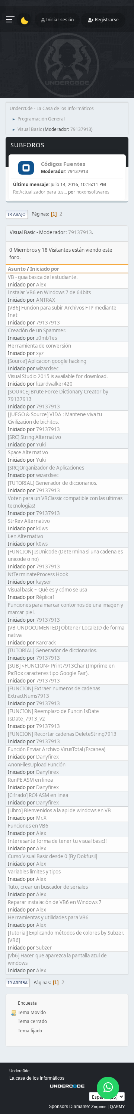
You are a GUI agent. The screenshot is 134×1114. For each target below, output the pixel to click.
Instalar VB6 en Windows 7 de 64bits (49, 292)
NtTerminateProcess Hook (38, 574)
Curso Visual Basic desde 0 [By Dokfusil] (52, 856)
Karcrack (46, 642)
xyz (40, 353)
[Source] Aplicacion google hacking (47, 361)
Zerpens (98, 1106)
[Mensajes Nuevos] (25, 168)
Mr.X (41, 818)
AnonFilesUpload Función (37, 764)
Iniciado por (44, 269)
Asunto (17, 269)
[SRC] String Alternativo (34, 437)
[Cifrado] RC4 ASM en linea (38, 795)
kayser (43, 581)
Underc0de (19, 1071)
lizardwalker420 (54, 383)
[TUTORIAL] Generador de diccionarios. (53, 483)
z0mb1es (46, 338)
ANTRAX (45, 299)
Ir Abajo (17, 214)
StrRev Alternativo (29, 521)
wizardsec (47, 368)
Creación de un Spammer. (37, 330)
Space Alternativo (28, 452)
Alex (41, 284)
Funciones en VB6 (28, 825)
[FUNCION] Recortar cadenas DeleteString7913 (62, 734)
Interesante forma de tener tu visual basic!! (57, 841)
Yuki (41, 444)
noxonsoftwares (92, 192)
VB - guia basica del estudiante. (43, 277)
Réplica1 (45, 597)
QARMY (117, 1106)
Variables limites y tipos (34, 871)
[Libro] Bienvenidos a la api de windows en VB (59, 810)
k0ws (42, 528)
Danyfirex (47, 756)
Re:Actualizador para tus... (40, 192)
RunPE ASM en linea (30, 779)
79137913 (80, 129)
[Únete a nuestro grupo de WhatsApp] (108, 1088)
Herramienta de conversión (39, 345)
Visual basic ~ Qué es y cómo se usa (47, 589)
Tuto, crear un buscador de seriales (48, 887)
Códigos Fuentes (63, 163)
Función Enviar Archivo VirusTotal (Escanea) (56, 749)
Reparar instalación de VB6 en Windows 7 (55, 902)
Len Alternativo (25, 536)
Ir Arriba (18, 982)
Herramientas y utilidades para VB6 (48, 917)
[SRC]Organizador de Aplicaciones (46, 467)
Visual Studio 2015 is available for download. (58, 376)
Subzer (44, 947)
